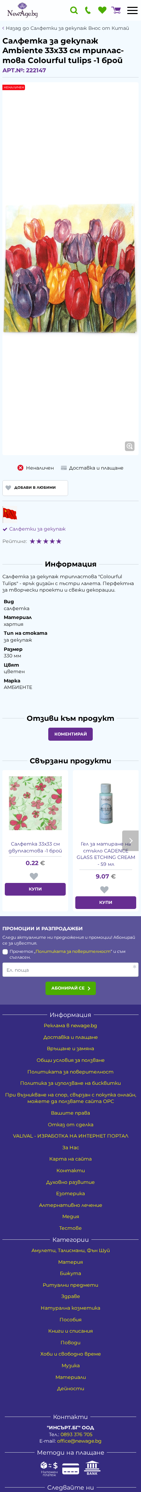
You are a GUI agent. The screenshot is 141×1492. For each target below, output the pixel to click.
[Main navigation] (132, 10)
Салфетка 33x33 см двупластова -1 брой (35, 847)
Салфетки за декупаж (37, 529)
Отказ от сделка (70, 1124)
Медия (70, 1216)
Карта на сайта (70, 1159)
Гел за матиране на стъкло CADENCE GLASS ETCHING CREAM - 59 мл (106, 854)
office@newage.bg (79, 1441)
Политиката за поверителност (73, 951)
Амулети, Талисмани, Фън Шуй (70, 1250)
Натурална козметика (70, 1308)
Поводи (70, 1342)
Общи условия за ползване (71, 1060)
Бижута (70, 1273)
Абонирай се (68, 988)
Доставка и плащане (70, 1037)
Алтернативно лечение (70, 1205)
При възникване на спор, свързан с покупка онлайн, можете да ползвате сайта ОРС (70, 1098)
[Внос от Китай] (9, 514)
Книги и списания (70, 1331)
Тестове (70, 1228)
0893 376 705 (76, 1434)
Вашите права (70, 1113)
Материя (70, 1262)
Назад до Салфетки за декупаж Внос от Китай (67, 28)
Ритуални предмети (70, 1285)
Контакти (70, 1170)
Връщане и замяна (70, 1048)
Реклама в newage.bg (70, 1025)
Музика (71, 1365)
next (130, 840)
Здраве (70, 1296)
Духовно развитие (70, 1182)
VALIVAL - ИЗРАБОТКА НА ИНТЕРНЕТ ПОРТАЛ (70, 1136)
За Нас (70, 1147)
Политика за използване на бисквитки (70, 1083)
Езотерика (70, 1193)
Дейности (70, 1388)
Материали (70, 1377)
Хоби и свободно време (70, 1354)
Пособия (70, 1320)
